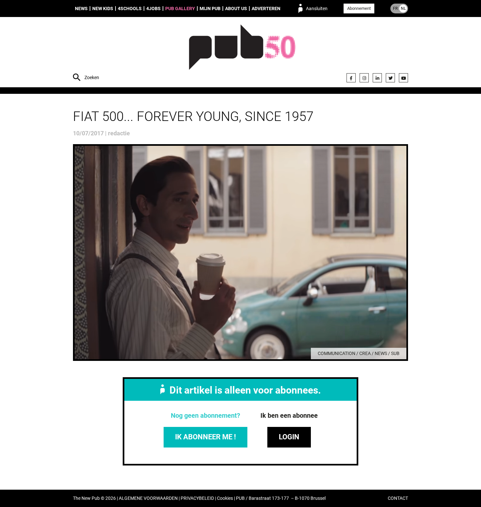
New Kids (102, 8)
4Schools (130, 8)
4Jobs (153, 8)
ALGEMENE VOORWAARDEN (148, 498)
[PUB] (242, 53)
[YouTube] (403, 77)
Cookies (225, 498)
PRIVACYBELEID (197, 498)
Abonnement (359, 8)
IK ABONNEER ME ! (205, 437)
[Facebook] (351, 77)
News (81, 8)
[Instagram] (364, 77)
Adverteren (266, 8)
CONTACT (398, 498)
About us (236, 8)
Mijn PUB (210, 8)
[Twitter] (390, 77)
